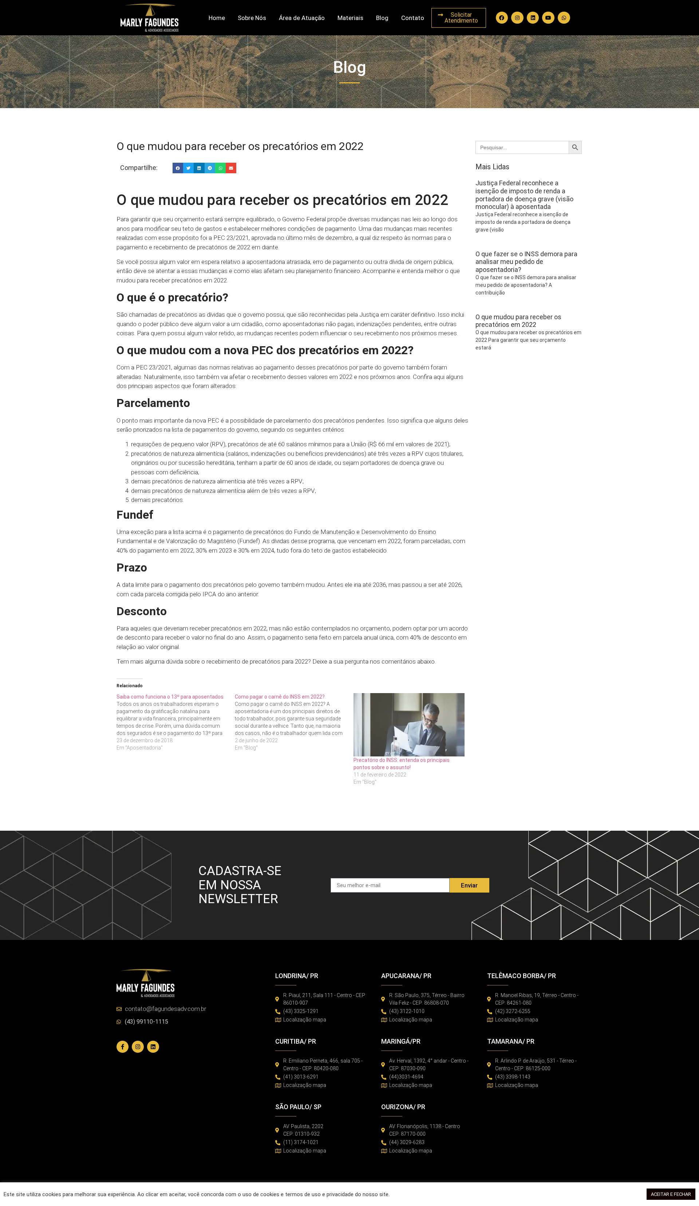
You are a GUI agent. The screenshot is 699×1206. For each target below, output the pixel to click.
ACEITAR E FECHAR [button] (671, 1194)
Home (217, 17)
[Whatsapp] (564, 18)
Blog (382, 17)
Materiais (350, 17)
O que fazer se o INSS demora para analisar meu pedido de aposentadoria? (526, 261)
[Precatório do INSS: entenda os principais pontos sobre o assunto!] (409, 724)
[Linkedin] (533, 18)
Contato (412, 17)
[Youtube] (548, 18)
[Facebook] (502, 18)
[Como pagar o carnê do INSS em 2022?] (294, 722)
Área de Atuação (302, 17)
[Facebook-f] (122, 1047)
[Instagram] (517, 18)
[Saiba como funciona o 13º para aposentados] (175, 722)
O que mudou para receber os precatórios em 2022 (518, 321)
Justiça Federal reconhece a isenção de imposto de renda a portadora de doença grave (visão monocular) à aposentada (524, 194)
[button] (178, 168)
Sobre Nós (252, 17)
